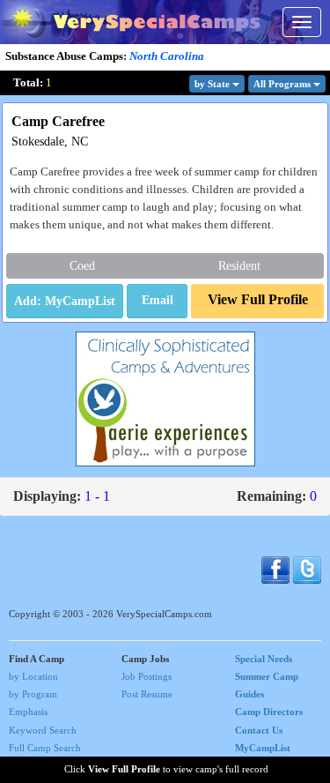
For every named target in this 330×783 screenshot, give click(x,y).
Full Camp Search (45, 747)
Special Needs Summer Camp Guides (266, 676)
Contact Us (258, 730)
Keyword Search (43, 730)
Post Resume (146, 694)
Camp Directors (269, 711)
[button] (157, 301)
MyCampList (262, 747)
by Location (33, 676)
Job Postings (146, 676)
